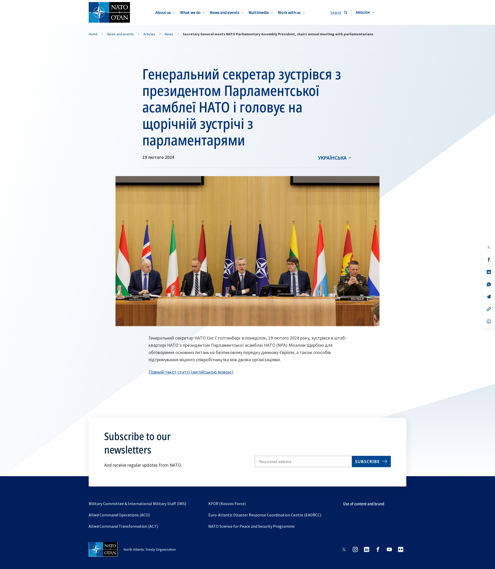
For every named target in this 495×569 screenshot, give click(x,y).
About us (163, 12)
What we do (190, 12)
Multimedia (259, 12)
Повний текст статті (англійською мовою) (190, 372)
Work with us (289, 12)
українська (332, 157)
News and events (224, 12)
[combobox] (365, 12)
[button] (365, 12)
